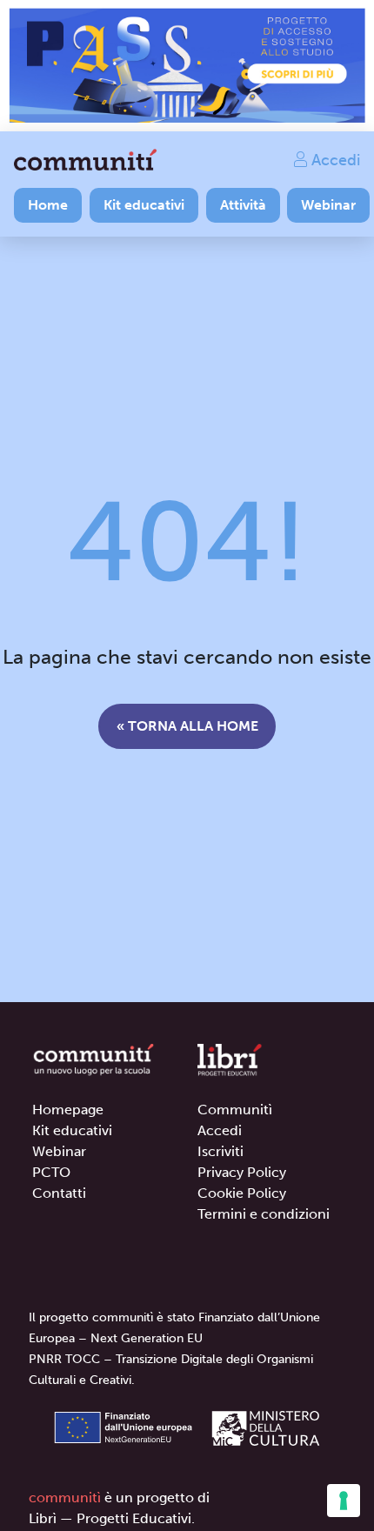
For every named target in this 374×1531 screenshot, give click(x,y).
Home (48, 205)
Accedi (333, 159)
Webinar (328, 205)
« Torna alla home (187, 726)
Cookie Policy (241, 1193)
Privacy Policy (241, 1172)
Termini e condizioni (263, 1214)
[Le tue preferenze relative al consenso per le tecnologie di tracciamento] (343, 1500)
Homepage (68, 1109)
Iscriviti (220, 1151)
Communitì (234, 1109)
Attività (243, 205)
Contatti (59, 1193)
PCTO (51, 1172)
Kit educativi (144, 205)
